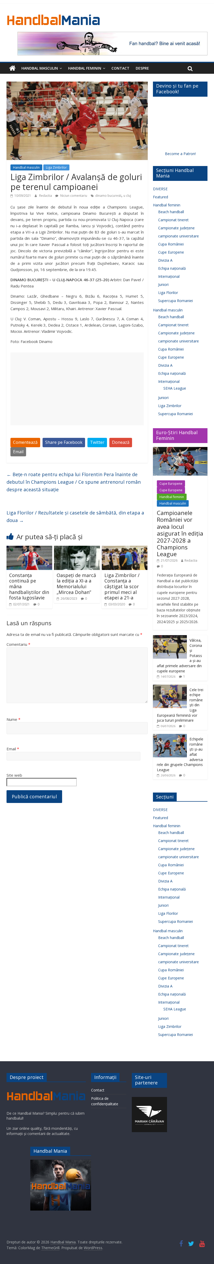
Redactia (46, 195)
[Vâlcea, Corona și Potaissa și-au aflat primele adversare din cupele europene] (170, 637)
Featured (160, 196)
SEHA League (174, 388)
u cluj (127, 195)
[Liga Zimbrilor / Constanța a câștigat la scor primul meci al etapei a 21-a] (125, 549)
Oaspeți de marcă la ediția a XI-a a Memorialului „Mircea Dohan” (76, 583)
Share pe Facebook (63, 442)
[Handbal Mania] (12, 68)
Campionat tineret (173, 219)
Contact (120, 68)
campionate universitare (178, 236)
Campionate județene (176, 227)
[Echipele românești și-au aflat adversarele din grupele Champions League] (170, 736)
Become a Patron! (180, 153)
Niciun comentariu (73, 195)
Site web (14, 775)
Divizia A (165, 260)
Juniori (163, 284)
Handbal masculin (39, 68)
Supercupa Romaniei (175, 300)
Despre (142, 68)
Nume (13, 719)
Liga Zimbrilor (56, 167)
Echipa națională (172, 268)
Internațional (169, 276)
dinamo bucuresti (108, 195)
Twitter (97, 442)
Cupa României (171, 244)
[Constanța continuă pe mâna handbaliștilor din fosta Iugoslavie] (29, 549)
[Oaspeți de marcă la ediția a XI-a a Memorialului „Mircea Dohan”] (77, 549)
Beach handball (171, 211)
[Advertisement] (77, 388)
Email (18, 452)
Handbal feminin (84, 68)
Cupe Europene (171, 252)
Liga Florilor (168, 292)
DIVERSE (160, 188)
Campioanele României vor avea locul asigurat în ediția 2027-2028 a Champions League (180, 533)
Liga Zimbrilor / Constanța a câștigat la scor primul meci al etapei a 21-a (122, 586)
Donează (120, 442)
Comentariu (18, 644)
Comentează (25, 442)
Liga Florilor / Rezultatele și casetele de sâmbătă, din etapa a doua (75, 516)
